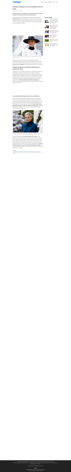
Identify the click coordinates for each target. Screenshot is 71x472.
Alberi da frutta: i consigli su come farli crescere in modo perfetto (54, 40)
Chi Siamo (29, 470)
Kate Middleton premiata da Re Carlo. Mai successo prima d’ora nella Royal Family (54, 31)
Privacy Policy (34, 470)
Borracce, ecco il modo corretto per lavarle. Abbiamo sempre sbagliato (54, 44)
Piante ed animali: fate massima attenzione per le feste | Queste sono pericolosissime (27, 151)
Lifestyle (15, 150)
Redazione (41, 470)
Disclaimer (37, 470)
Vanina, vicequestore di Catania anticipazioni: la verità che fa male (53, 36)
